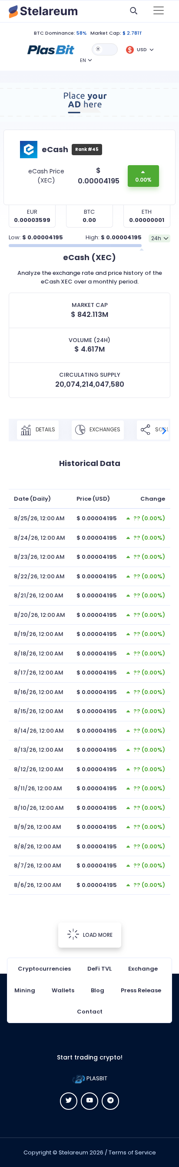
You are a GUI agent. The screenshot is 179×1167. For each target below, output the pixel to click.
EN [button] (83, 60)
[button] (50, 49)
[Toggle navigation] (158, 11)
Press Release (141, 990)
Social (164, 429)
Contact (90, 1011)
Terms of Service (132, 1152)
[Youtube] (89, 1101)
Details (44, 429)
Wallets (63, 990)
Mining (24, 990)
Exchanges (104, 429)
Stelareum (73, 1152)
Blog (97, 990)
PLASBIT (96, 1078)
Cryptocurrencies (44, 969)
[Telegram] (110, 1101)
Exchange (143, 969)
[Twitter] (68, 1101)
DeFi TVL (99, 969)
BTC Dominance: (54, 32)
